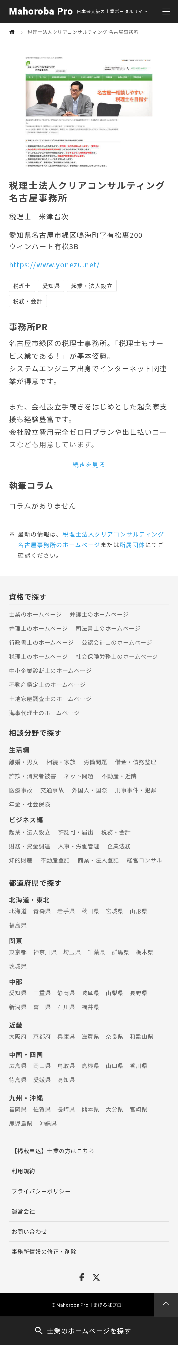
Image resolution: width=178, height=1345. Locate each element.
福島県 (18, 925)
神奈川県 (45, 952)
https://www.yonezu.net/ (54, 264)
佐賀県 (42, 1109)
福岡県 (18, 1109)
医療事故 (21, 790)
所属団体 (132, 544)
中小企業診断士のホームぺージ (50, 670)
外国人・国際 (89, 790)
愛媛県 (42, 1080)
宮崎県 (139, 1109)
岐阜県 (90, 993)
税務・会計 (116, 832)
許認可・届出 (76, 832)
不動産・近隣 (119, 776)
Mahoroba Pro (41, 11)
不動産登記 (55, 860)
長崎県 (66, 1109)
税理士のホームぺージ (38, 656)
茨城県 (18, 966)
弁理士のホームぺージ (38, 628)
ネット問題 (79, 776)
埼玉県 (72, 952)
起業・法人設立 (30, 832)
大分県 (115, 1109)
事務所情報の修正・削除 (44, 1251)
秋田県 (90, 911)
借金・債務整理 (135, 762)
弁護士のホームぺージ (99, 614)
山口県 (115, 1066)
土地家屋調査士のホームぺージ (50, 699)
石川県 (66, 1007)
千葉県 (96, 952)
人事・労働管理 (79, 846)
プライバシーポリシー (41, 1191)
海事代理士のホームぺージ (44, 713)
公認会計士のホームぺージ (117, 642)
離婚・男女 (24, 762)
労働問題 (95, 762)
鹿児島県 (21, 1123)
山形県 (139, 911)
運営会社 (23, 1211)
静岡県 (66, 993)
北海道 (18, 911)
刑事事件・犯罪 (135, 790)
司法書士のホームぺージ (108, 628)
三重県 (42, 993)
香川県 (139, 1066)
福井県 (90, 1007)
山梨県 (115, 993)
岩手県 (66, 911)
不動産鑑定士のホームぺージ (47, 684)
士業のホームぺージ (35, 614)
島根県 (90, 1066)
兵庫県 (66, 1036)
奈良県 (115, 1036)
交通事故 (52, 790)
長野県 (139, 993)
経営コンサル (144, 860)
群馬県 (121, 952)
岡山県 (42, 1066)
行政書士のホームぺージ (41, 642)
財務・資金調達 (30, 846)
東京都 (18, 952)
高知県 (66, 1080)
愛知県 (18, 993)
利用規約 (23, 1171)
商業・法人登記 (98, 860)
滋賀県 (90, 1036)
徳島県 (18, 1080)
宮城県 (115, 911)
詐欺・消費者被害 (32, 776)
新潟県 (18, 1007)
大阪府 (18, 1036)
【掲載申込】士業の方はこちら (53, 1151)
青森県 (42, 911)
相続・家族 (61, 762)
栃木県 (145, 952)
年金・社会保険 (30, 804)
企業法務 (119, 846)
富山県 (42, 1007)
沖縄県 (48, 1123)
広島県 (18, 1066)
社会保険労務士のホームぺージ (117, 656)
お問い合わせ (29, 1231)
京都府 (42, 1036)
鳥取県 (66, 1066)
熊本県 (90, 1109)
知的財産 (21, 860)
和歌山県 (141, 1036)
